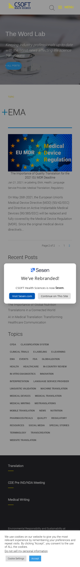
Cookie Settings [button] (16, 558)
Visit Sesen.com (22, 296)
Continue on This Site (54, 296)
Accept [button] (35, 558)
